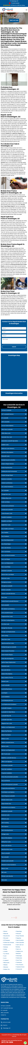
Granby (5, 949)
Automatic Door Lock (7, 437)
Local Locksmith (6, 685)
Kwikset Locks (5, 681)
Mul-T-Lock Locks (6, 754)
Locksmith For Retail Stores (8, 712)
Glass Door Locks (6, 639)
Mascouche (6, 962)
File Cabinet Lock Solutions (8, 608)
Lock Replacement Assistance (9, 704)
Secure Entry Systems (7, 838)
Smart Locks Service (6, 845)
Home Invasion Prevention (8, 651)
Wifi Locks (4, 872)
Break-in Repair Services (8, 463)
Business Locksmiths (7, 479)
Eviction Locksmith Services (8, 593)
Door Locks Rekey (6, 567)
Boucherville (7, 935)
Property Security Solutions (8, 788)
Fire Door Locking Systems (8, 620)
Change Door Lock (6, 494)
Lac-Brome (6, 953)
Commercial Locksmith (7, 509)
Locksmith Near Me (6, 715)
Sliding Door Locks (6, 841)
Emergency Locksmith (7, 586)
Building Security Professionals (9, 471)
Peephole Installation (7, 773)
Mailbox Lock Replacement (8, 727)
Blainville (6, 933)
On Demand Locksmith (7, 765)
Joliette (5, 951)
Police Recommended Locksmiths (10, 776)
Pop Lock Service (6, 780)
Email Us (5, 1025)
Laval (5, 956)
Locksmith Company (6, 708)
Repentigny (19, 931)
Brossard (6, 938)
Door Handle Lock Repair (8, 528)
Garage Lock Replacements (8, 631)
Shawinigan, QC (14, 1)
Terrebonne (19, 962)
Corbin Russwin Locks (7, 513)
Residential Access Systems (8, 807)
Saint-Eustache (20, 940)
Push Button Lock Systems (8, 792)
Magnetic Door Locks (7, 723)
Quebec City (7, 969)
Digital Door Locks (6, 524)
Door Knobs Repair (6, 544)
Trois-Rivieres (19, 964)
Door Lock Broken (6, 551)
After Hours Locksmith (7, 429)
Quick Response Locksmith (8, 796)
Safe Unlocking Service (7, 830)
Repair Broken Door (6, 803)
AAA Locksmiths (5, 421)
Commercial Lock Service (8, 505)
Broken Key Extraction (7, 467)
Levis (5, 958)
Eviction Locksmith (6, 589)
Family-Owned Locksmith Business (10, 601)
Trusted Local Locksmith (7, 860)
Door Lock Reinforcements (8, 555)
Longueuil (6, 960)
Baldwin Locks (5, 444)
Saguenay (18, 938)
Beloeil (5, 931)
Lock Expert (4, 692)
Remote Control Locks (7, 799)
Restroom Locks (5, 815)
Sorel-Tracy (19, 960)
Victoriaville (19, 969)
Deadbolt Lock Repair (7, 521)
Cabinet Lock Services (7, 483)
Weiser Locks (5, 868)
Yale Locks (4, 880)
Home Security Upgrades (8, 658)
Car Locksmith (5, 490)
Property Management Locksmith (10, 784)
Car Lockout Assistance (7, 486)
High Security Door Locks (8, 643)
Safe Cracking (5, 822)
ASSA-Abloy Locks (6, 433)
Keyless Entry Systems (7, 673)
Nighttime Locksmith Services (9, 757)
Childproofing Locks (6, 498)
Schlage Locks (5, 834)
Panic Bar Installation (7, 769)
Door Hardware (5, 536)
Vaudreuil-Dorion (20, 967)
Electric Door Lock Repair (8, 574)
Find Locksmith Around (7, 612)
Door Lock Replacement (7, 563)
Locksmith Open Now (7, 719)
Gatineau (6, 947)
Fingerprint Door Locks (7, 616)
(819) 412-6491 (14, 20)
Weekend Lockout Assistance (9, 864)
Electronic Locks (6, 578)
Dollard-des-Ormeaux (9, 942)
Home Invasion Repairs (7, 654)
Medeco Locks (5, 738)
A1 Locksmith (5, 418)
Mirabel (5, 964)
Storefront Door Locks (7, 849)
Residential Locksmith (7, 811)
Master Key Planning (7, 731)
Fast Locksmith (5, 605)
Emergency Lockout (6, 582)
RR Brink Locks (5, 818)
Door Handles (5, 532)
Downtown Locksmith (7, 570)
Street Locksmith (6, 853)
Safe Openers (5, 826)
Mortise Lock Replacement (8, 750)
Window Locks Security (7, 876)
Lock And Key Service (7, 689)
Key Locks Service (6, 670)
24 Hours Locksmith (6, 410)
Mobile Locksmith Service (8, 742)
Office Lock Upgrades (7, 761)
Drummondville (7, 944)
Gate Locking (5, 635)
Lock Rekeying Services (7, 700)
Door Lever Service (6, 547)
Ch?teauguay (7, 940)
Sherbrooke (19, 958)
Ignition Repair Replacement (8, 662)
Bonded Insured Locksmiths (8, 460)
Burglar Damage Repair (7, 475)
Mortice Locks (5, 746)
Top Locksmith (5, 857)
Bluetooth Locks (5, 456)
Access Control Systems (7, 425)
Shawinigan (19, 955)
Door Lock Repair (6, 559)
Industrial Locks (5, 666)
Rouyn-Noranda (20, 935)
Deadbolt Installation (7, 517)
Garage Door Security (7, 628)
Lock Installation (6, 696)
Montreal (6, 967)
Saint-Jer (18, 949)
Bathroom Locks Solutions (8, 448)
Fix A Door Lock (5, 624)
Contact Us (3, 1015)
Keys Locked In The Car (7, 677)
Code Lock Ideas (6, 502)
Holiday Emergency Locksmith (9, 647)
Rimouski (18, 933)
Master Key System (6, 735)
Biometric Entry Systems (7, 452)
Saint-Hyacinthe (20, 942)
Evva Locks (4, 597)
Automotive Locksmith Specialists (10, 440)
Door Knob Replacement (7, 540)
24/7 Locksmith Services (8, 414)
